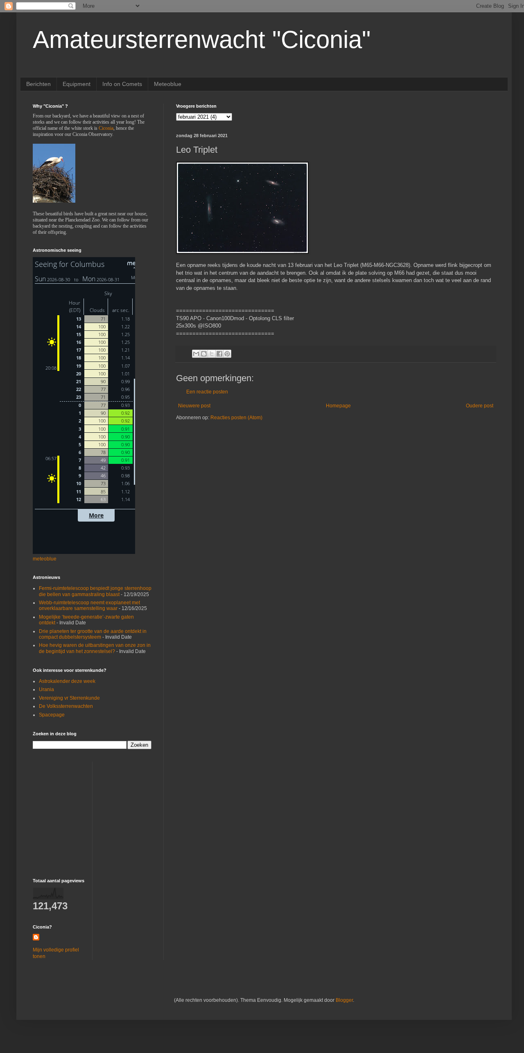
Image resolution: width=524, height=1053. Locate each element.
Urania (46, 689)
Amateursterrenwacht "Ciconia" (201, 39)
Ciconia (106, 128)
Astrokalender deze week (67, 681)
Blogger (344, 1000)
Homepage (338, 406)
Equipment (76, 84)
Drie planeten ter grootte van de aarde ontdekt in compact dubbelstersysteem (93, 634)
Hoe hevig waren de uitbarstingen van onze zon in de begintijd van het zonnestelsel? (95, 648)
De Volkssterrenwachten (66, 706)
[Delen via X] (212, 354)
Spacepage (52, 715)
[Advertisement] (84, 813)
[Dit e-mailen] (196, 354)
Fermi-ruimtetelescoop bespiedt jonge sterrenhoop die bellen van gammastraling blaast (95, 591)
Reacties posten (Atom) (236, 417)
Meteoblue (167, 84)
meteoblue (44, 559)
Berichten (38, 84)
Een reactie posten (207, 392)
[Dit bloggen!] (204, 354)
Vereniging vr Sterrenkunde (69, 698)
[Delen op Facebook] (219, 354)
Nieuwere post (194, 406)
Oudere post (479, 406)
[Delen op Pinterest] (227, 354)
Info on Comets (122, 84)
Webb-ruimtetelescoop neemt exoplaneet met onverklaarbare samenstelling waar (89, 605)
